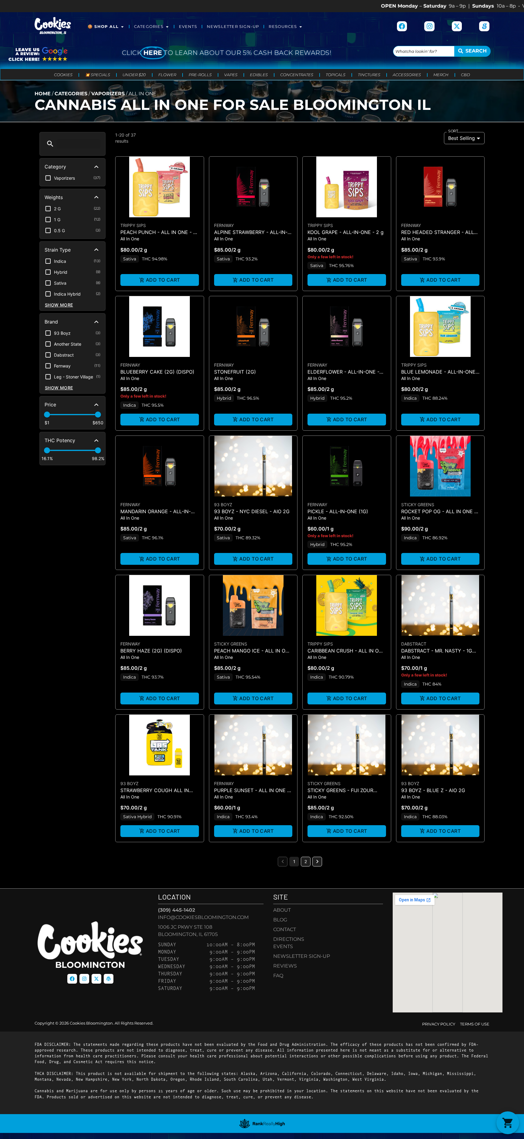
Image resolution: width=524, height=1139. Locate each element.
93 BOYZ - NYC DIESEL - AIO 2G (252, 511)
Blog (280, 920)
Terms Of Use (474, 1024)
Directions (288, 939)
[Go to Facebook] (402, 26)
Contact (284, 929)
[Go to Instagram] (429, 26)
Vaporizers (108, 94)
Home (43, 94)
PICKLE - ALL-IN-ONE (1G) (337, 511)
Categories (148, 26)
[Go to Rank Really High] (262, 1123)
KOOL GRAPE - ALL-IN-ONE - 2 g (345, 232)
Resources (283, 26)
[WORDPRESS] (108, 979)
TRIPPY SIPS (133, 225)
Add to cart (163, 280)
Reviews (285, 966)
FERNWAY (224, 225)
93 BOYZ (223, 504)
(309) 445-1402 (176, 910)
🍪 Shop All (103, 26)
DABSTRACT (413, 643)
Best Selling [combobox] (461, 138)
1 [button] (294, 861)
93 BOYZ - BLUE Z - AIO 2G (433, 790)
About (282, 910)
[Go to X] (457, 26)
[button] (50, 143)
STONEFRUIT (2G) (235, 372)
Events (188, 26)
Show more (59, 304)
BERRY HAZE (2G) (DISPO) (151, 651)
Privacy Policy (438, 1024)
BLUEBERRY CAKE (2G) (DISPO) (157, 372)
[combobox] (424, 51)
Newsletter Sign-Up (233, 26)
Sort (453, 131)
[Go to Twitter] (96, 979)
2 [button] (305, 861)
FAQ (278, 975)
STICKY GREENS (417, 504)
